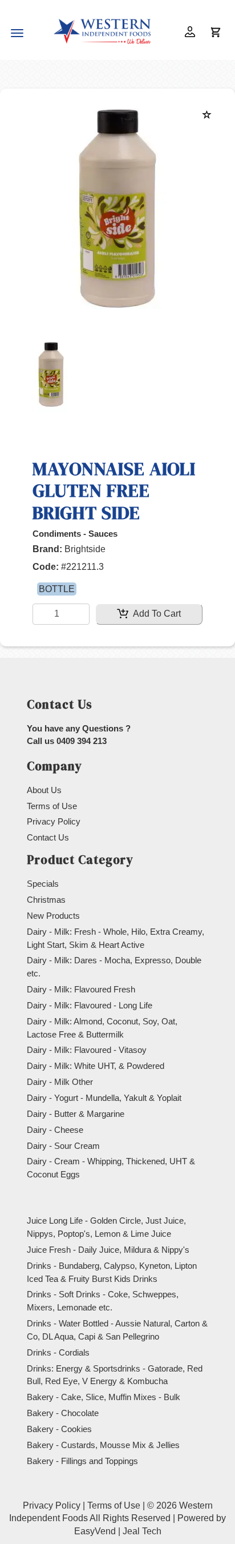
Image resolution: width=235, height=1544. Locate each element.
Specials (43, 883)
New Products (53, 915)
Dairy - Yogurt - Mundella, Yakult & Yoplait (104, 1098)
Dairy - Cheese (55, 1130)
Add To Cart (156, 613)
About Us (44, 790)
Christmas (46, 899)
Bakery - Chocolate (63, 1413)
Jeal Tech (142, 1531)
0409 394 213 (81, 741)
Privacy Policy (53, 821)
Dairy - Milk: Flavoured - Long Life (89, 1005)
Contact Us (48, 837)
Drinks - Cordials (58, 1352)
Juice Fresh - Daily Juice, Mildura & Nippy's (108, 1249)
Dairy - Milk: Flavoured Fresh (81, 989)
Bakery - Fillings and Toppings (82, 1461)
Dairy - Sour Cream (63, 1146)
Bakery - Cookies (59, 1429)
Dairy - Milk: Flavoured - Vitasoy (87, 1050)
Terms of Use (52, 806)
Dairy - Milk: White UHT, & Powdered (95, 1066)
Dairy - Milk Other (60, 1082)
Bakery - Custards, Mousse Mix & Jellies (103, 1445)
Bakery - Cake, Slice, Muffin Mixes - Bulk (103, 1397)
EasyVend (95, 1531)
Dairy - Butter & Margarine (75, 1114)
